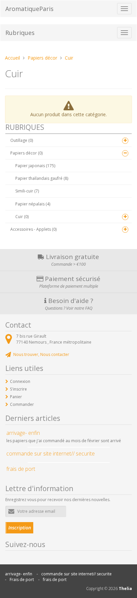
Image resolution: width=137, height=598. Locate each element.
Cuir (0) (22, 216)
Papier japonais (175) (35, 165)
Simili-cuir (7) (27, 191)
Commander (22, 404)
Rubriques (20, 33)
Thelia (125, 588)
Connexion (20, 381)
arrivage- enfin (18, 574)
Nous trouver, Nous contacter (41, 354)
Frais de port (22, 579)
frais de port (55, 579)
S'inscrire (18, 389)
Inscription (19, 527)
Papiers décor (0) (26, 153)
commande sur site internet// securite (76, 574)
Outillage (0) (21, 140)
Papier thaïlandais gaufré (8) (41, 178)
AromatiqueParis (29, 9)
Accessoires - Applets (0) (33, 229)
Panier (16, 397)
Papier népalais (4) (32, 204)
